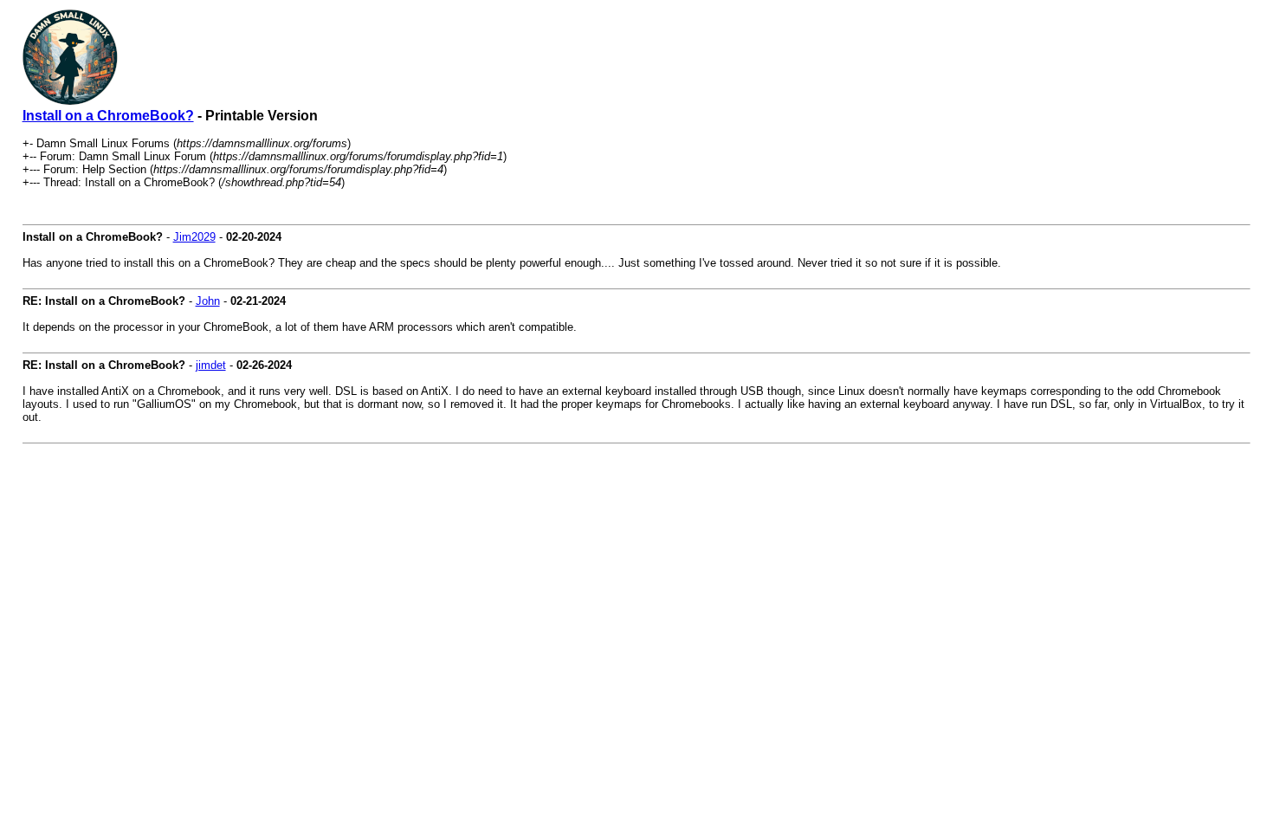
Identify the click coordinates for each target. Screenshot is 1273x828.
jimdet (211, 365)
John (208, 300)
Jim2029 (194, 236)
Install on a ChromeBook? (108, 115)
